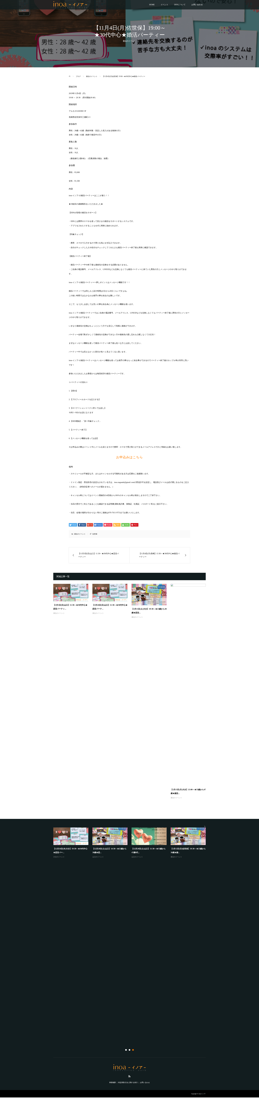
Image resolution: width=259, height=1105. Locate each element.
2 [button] (129, 1050)
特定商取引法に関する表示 (128, 1082)
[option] (131, 933)
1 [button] (126, 1050)
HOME (152, 5)
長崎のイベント (59, 1038)
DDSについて (179, 5)
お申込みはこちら (129, 457)
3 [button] (133, 1050)
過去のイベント (129, 41)
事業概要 (112, 1082)
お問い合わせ (197, 5)
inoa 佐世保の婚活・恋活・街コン (68, 1033)
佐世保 (94, 534)
